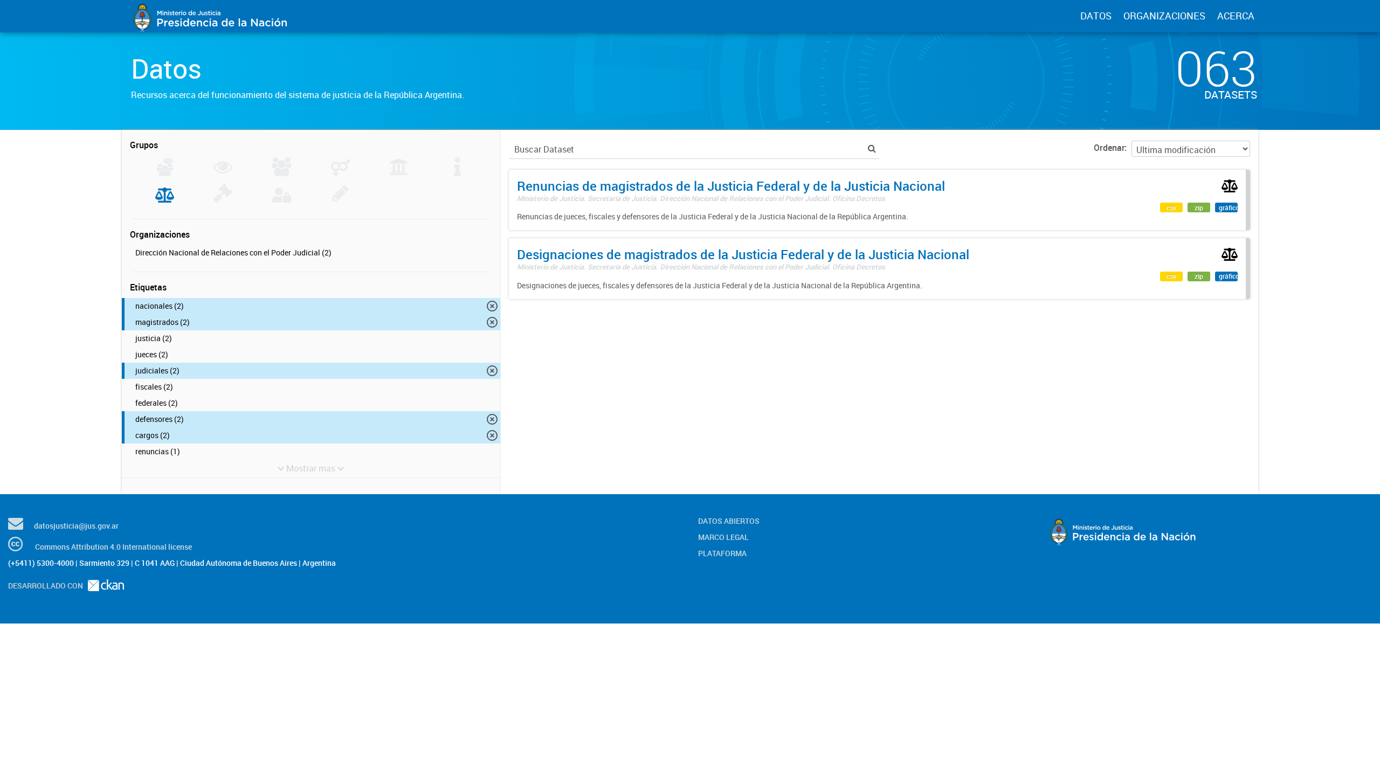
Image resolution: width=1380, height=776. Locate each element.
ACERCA (1235, 15)
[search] (872, 148)
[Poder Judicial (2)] (164, 199)
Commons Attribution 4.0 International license (113, 547)
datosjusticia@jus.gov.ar (76, 526)
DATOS (1096, 15)
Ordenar (1109, 147)
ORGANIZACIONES (1164, 15)
